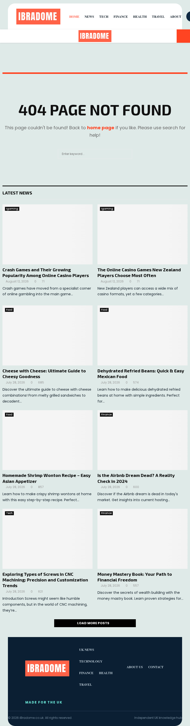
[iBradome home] (38, 16)
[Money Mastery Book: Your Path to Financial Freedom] (142, 539)
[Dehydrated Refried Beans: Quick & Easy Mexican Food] (142, 335)
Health (140, 16)
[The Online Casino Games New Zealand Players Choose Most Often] (142, 234)
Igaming (12, 209)
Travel (158, 16)
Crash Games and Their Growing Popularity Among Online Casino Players (45, 272)
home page (100, 128)
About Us (135, 666)
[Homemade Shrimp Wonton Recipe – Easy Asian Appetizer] (47, 440)
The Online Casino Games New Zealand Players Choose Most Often (139, 272)
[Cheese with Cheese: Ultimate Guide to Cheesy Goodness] (47, 335)
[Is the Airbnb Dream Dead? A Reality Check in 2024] (142, 440)
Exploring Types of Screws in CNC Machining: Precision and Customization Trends (45, 579)
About (175, 16)
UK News (86, 649)
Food (9, 310)
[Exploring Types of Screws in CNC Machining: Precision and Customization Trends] (47, 539)
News (89, 16)
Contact (156, 666)
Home (74, 16)
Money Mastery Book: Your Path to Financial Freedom (134, 576)
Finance (106, 414)
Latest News (17, 192)
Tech (9, 513)
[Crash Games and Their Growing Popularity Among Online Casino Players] (47, 234)
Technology (90, 661)
